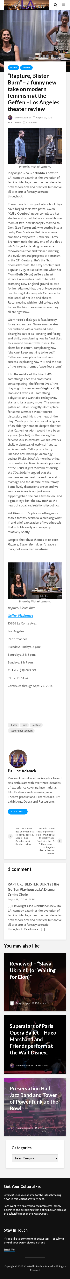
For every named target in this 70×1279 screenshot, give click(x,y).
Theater (26, 67)
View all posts (18, 811)
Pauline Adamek (22, 117)
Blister (13, 725)
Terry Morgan (22, 1003)
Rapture (36, 725)
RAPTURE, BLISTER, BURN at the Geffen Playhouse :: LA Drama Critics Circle (33, 889)
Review (13, 67)
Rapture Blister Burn (21, 730)
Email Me (9, 1249)
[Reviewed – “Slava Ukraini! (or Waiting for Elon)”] (35, 982)
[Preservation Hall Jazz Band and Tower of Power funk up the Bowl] (35, 1106)
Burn (24, 725)
